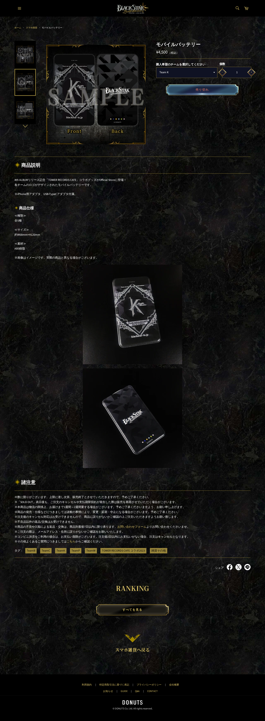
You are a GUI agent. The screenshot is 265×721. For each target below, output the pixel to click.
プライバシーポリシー (149, 685)
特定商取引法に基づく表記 (114, 685)
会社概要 (174, 685)
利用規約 (87, 685)
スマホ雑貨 (31, 27)
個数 (222, 64)
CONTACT (152, 691)
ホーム (17, 27)
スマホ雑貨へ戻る (132, 650)
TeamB (31, 551)
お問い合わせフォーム (131, 527)
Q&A (137, 691)
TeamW (90, 551)
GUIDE (124, 691)
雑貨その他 (158, 551)
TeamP (75, 551)
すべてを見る (133, 610)
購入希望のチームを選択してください (180, 64)
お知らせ (108, 691)
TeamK (61, 551)
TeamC (46, 551)
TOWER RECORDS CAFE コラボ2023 (123, 551)
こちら (71, 542)
